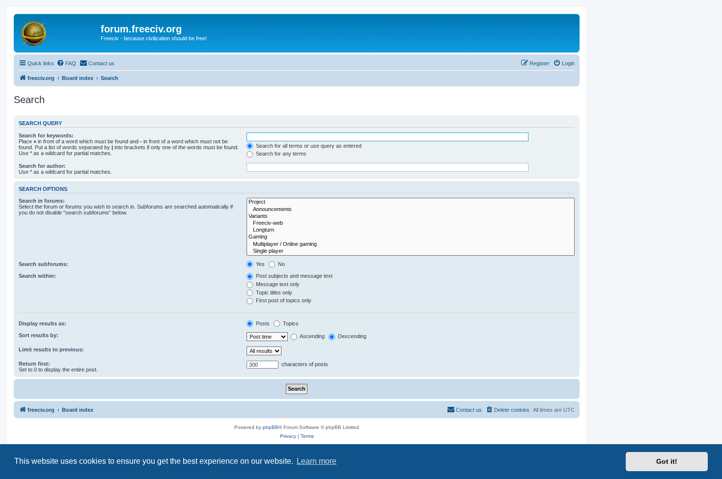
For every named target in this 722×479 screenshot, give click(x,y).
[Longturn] (411, 230)
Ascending (312, 336)
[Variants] (411, 216)
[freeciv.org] (58, 32)
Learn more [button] (316, 461)
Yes (259, 264)
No (281, 264)
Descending (351, 336)
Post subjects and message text (293, 276)
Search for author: (42, 166)
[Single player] (411, 251)
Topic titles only (273, 292)
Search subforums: (43, 264)
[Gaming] (411, 237)
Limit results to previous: (51, 349)
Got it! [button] (666, 461)
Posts (262, 323)
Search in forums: (42, 201)
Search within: (37, 276)
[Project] (411, 202)
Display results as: (42, 323)
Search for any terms (280, 154)
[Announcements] (411, 209)
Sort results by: (38, 335)
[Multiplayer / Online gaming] (411, 244)
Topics (290, 323)
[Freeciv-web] (411, 223)
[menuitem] (66, 63)
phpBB (270, 427)
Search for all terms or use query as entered (307, 146)
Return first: (34, 364)
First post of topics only (282, 300)
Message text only (277, 284)
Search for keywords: (46, 135)
